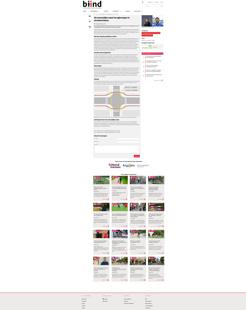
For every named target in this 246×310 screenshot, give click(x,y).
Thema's (106, 11)
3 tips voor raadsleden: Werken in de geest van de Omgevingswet (154, 70)
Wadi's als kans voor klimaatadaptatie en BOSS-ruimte (100, 188)
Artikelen (83, 305)
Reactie (95, 144)
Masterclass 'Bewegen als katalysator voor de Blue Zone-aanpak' (137, 188)
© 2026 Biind (147, 307)
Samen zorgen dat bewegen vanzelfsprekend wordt (100, 241)
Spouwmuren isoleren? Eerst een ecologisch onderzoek (154, 61)
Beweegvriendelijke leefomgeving (152, 33)
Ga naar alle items (157, 80)
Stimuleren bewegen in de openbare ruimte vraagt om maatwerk (136, 269)
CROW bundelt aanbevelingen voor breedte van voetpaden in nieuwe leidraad (137, 215)
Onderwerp (96, 141)
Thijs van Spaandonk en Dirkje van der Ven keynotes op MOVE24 (101, 269)
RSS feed (106, 301)
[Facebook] (90, 21)
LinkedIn (105, 299)
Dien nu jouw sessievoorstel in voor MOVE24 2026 (101, 214)
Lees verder (104, 199)
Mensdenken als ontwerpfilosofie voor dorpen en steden (119, 269)
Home (84, 11)
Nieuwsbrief (150, 2)
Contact (161, 2)
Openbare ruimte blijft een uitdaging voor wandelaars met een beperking (119, 242)
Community (84, 301)
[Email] (90, 27)
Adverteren (156, 2)
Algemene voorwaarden (129, 303)
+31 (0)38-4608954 (149, 305)
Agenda (127, 11)
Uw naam (96, 138)
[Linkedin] (90, 16)
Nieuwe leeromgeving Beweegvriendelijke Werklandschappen (154, 188)
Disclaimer (126, 301)
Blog (97, 14)
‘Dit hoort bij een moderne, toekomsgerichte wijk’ (152, 66)
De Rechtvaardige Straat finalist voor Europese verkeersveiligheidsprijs (154, 269)
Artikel (97, 177)
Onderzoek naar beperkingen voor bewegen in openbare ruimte (155, 215)
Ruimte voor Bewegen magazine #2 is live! (135, 241)
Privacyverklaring (127, 299)
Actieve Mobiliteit (148, 35)
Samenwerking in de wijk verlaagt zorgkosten (154, 241)
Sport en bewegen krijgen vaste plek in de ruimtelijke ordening (119, 214)
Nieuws (116, 204)
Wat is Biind (84, 299)
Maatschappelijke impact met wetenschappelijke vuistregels (119, 187)
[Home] (92, 4)
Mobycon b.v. (155, 46)
